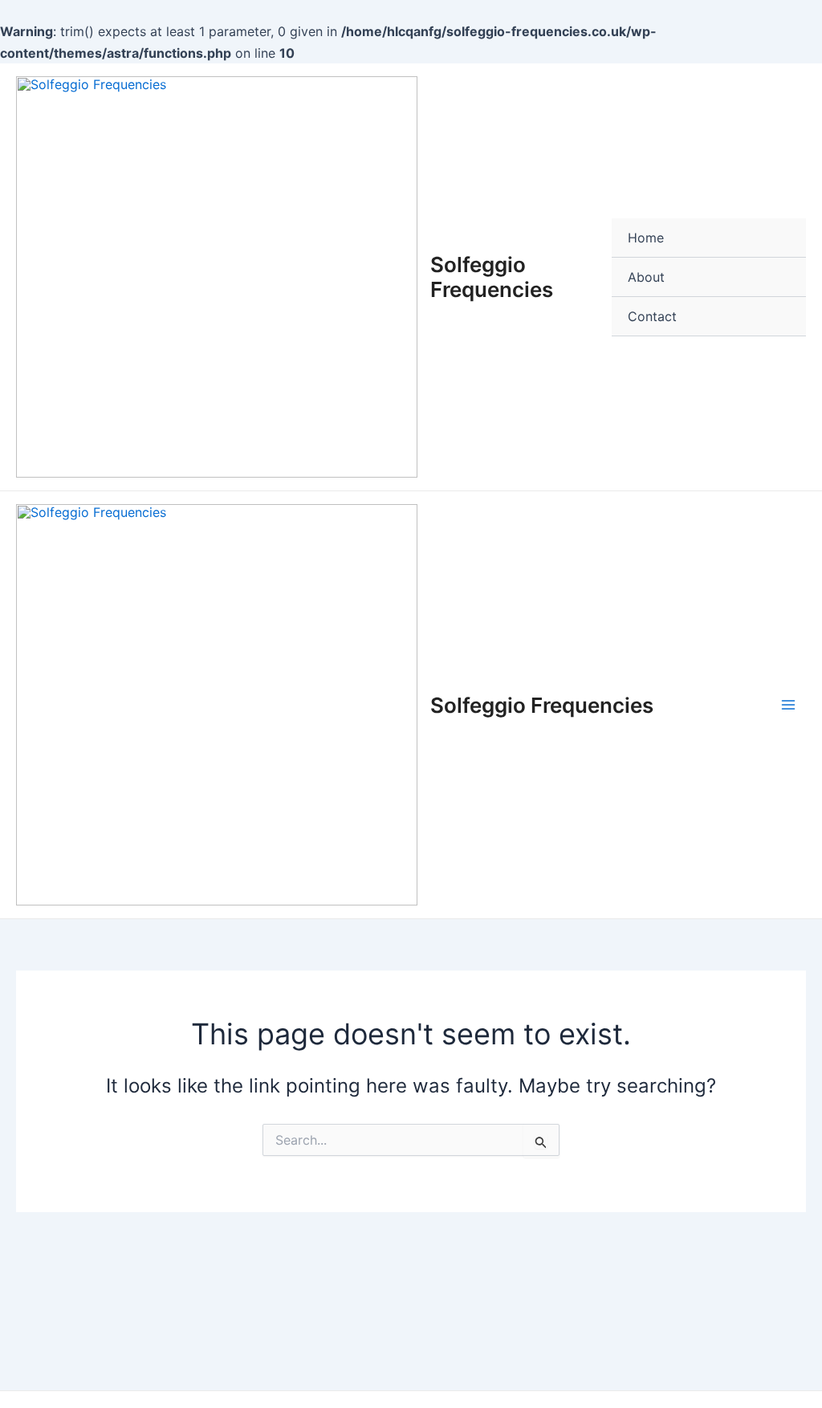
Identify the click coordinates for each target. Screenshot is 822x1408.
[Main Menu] (788, 704)
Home (646, 238)
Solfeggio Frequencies (491, 277)
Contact (652, 316)
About (646, 277)
